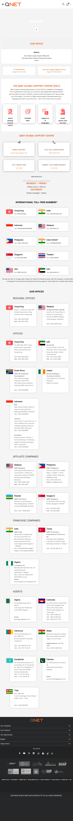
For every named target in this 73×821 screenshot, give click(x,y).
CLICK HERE (19, 168)
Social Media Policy (33, 779)
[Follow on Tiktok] (48, 754)
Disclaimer (14, 779)
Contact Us (64, 779)
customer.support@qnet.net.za (54, 70)
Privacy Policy (5, 779)
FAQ (70, 779)
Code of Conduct (44, 779)
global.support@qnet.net (19, 153)
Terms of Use (22, 779)
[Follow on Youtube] (24, 753)
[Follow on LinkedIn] (34, 753)
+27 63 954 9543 (19, 70)
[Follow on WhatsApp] (52, 754)
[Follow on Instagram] (39, 754)
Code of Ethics (55, 779)
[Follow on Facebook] (20, 753)
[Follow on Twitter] (29, 753)
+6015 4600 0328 (54, 153)
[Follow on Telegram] (43, 754)
